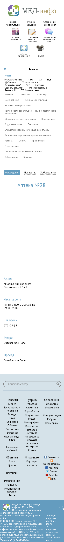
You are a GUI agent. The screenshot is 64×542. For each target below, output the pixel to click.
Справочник (49, 21)
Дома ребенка (12, 99)
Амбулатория (11, 157)
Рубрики (31, 21)
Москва (21, 69)
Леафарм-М (10, 90)
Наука (12, 418)
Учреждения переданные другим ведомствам (28, 135)
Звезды (12, 414)
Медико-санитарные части (18, 105)
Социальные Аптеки (14, 87)
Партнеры (31, 461)
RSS (53, 478)
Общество (12, 421)
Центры (22, 140)
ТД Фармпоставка (30, 90)
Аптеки (8, 75)
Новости (13, 21)
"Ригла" (30, 79)
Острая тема (32, 415)
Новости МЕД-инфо (12, 438)
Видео (31, 418)
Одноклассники (51, 464)
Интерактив (32, 426)
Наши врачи (51, 423)
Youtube (53, 475)
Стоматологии (12, 146)
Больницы (9, 94)
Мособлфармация (38, 87)
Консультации (13, 24)
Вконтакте (53, 457)
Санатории (33, 124)
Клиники (28, 157)
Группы (12, 465)
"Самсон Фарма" (30, 82)
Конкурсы (12, 484)
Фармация (12, 433)
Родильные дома (13, 124)
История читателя (32, 431)
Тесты (12, 495)
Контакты (32, 465)
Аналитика (32, 407)
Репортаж (32, 404)
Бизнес (12, 404)
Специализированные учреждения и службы (27, 129)
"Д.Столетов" (10, 82)
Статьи (32, 450)
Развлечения (49, 24)
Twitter (53, 471)
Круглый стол (32, 411)
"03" (28, 85)
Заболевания (48, 172)
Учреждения (12, 172)
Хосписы (9, 140)
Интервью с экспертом (32, 445)
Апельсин (40, 85)
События (12, 425)
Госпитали (25, 94)
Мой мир (53, 467)
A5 (40, 79)
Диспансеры (42, 94)
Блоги (12, 461)
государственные (13, 79)
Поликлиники (48, 119)
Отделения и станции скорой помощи (23, 151)
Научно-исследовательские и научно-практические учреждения (30, 112)
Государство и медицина (12, 409)
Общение (31, 24)
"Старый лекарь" (12, 85)
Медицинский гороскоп (12, 490)
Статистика (12, 429)
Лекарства (30, 172)
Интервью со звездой (32, 438)
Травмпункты (38, 140)
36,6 (49, 79)
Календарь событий (12, 448)
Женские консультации (36, 99)
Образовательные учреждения (20, 119)
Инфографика (31, 422)
